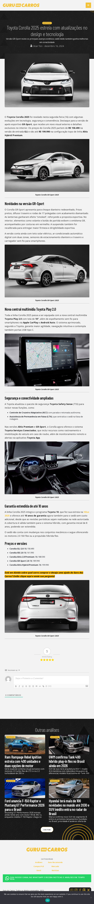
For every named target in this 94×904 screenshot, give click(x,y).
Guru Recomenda (55, 862)
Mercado (55, 866)
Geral (38, 870)
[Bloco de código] (40, 686)
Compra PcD (39, 866)
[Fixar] (26, 686)
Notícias (47, 23)
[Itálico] (19, 686)
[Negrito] (16, 686)
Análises (38, 862)
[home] (21, 5)
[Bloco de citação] (36, 686)
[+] (50, 686)
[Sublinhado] (22, 686)
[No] (91, 897)
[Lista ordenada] (29, 686)
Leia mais (47, 829)
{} (46, 686)
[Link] (43, 686)
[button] (88, 5)
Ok (48, 900)
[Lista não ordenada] (33, 686)
